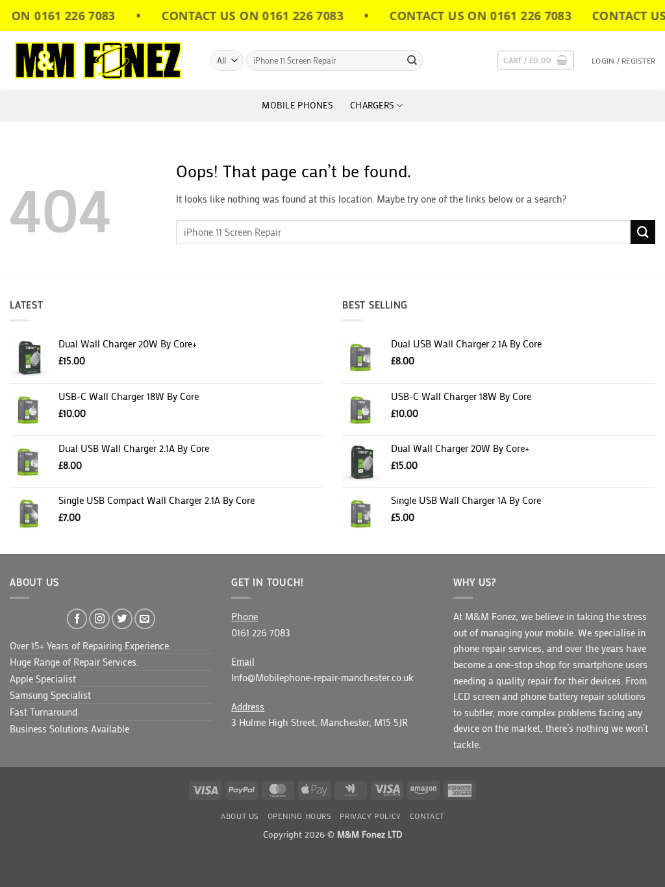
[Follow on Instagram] (99, 618)
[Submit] (412, 60)
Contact (427, 816)
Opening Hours (300, 816)
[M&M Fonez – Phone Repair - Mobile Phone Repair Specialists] (100, 60)
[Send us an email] (144, 618)
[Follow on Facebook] (77, 618)
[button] (535, 61)
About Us (240, 816)
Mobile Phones (297, 105)
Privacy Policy (370, 816)
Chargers (372, 105)
